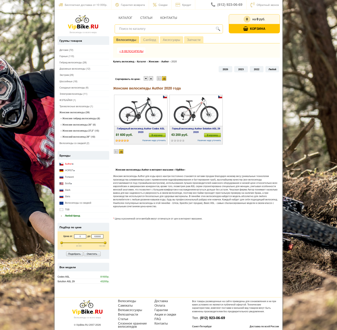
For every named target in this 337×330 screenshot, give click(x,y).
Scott (67, 183)
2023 (241, 69)
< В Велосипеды (131, 51)
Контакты (168, 17)
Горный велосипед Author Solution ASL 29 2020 (196, 130)
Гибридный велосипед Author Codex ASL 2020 (141, 130)
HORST (69, 170)
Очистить (92, 253)
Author (68, 163)
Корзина (257, 28)
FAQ (157, 318)
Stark (67, 189)
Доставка (161, 301)
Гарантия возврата (133, 5)
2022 (256, 69)
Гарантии (161, 309)
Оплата (159, 305)
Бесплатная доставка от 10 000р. (86, 5)
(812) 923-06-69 (229, 4)
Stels (67, 196)
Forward (69, 176)
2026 (225, 69)
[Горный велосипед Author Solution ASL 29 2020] (196, 110)
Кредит (186, 5)
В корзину (157, 135)
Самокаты (125, 305)
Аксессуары (171, 39)
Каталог (125, 17)
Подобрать (74, 253)
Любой (272, 69)
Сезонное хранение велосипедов (132, 325)
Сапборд (149, 39)
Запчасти (193, 39)
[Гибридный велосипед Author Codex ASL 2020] (140, 110)
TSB (66, 209)
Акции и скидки (165, 314)
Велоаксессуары (130, 309)
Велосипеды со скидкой (77, 202)
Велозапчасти (128, 314)
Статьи (146, 17)
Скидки (163, 5)
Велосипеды (126, 39)
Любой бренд (72, 215)
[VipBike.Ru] (83, 22)
